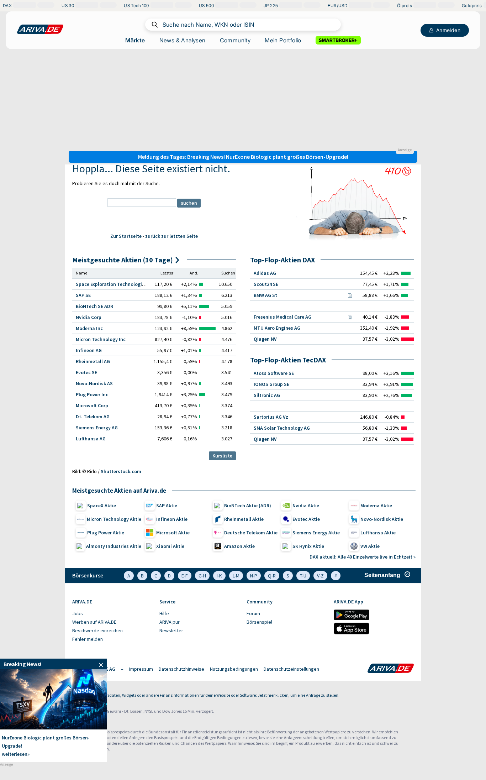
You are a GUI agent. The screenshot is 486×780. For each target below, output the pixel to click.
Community (235, 40)
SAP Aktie (166, 505)
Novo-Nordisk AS (94, 383)
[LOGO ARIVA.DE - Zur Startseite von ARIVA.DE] (40, 29)
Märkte (135, 40)
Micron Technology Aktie (114, 519)
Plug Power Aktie (105, 532)
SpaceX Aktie (101, 505)
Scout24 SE (266, 284)
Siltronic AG (267, 395)
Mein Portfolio (283, 40)
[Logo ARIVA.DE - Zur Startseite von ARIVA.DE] (391, 668)
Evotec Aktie (306, 519)
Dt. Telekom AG (93, 416)
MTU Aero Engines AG (277, 328)
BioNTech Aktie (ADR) (247, 505)
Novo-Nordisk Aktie (381, 519)
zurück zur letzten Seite (171, 236)
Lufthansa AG (91, 438)
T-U (303, 575)
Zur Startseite (126, 236)
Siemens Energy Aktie (316, 532)
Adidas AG (265, 273)
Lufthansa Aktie (378, 532)
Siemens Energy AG (97, 427)
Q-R (272, 575)
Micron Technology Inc (101, 339)
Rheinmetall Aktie (244, 519)
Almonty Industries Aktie (113, 546)
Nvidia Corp (88, 317)
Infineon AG (89, 350)
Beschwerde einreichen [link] (97, 630)
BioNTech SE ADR (94, 306)
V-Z (320, 575)
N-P (253, 575)
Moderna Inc (89, 328)
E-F (184, 575)
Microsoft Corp (92, 405)
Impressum (141, 669)
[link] (53, 664)
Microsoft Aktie (173, 532)
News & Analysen (182, 40)
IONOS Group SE (271, 384)
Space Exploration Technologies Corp (117, 284)
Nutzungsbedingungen (234, 669)
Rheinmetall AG (93, 361)
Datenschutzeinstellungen (291, 669)
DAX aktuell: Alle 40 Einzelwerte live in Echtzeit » (363, 557)
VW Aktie (370, 546)
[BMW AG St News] (350, 295)
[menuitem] (112, 613)
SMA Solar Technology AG (282, 428)
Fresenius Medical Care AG (282, 317)
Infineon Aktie (171, 519)
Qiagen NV (265, 339)
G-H (202, 575)
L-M (236, 575)
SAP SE (83, 295)
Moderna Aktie (376, 505)
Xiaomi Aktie (170, 546)
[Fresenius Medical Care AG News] (350, 317)
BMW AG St (265, 295)
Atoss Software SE (274, 373)
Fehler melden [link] (87, 639)
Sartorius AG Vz (271, 417)
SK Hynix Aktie (308, 546)
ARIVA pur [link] (169, 622)
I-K (219, 575)
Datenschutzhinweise (181, 669)
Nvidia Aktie (305, 505)
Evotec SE (86, 372)
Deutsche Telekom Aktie (251, 532)
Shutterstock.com (121, 471)
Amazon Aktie (239, 546)
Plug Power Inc (92, 394)
